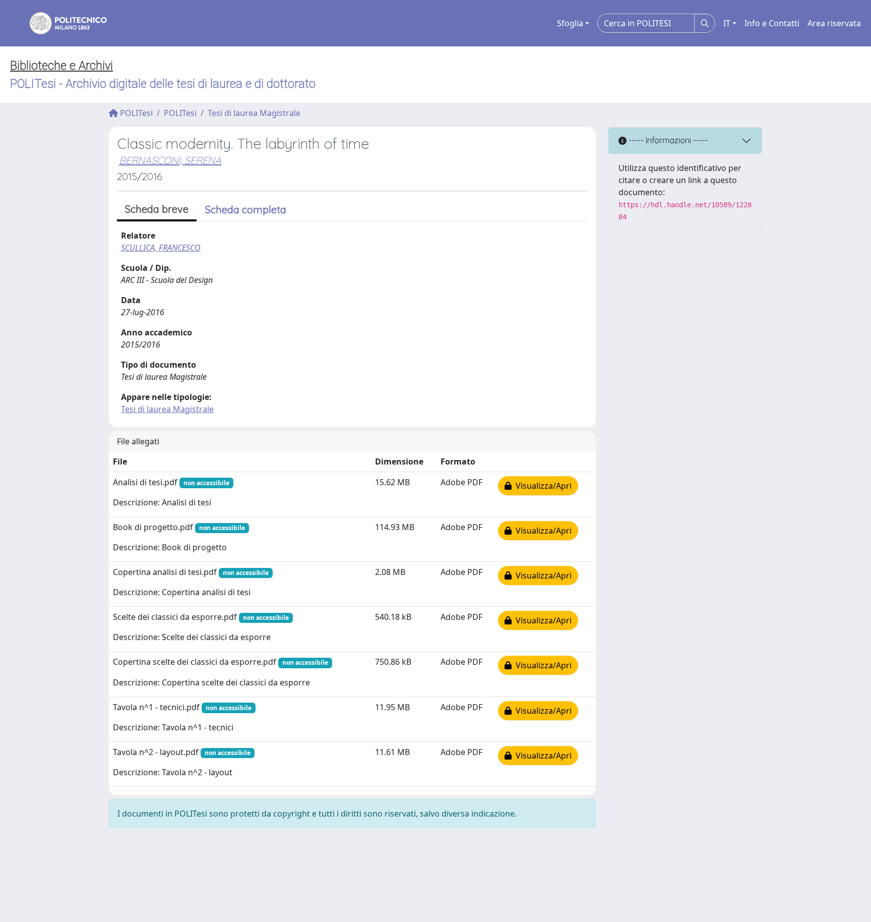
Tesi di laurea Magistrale (254, 113)
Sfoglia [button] (570, 23)
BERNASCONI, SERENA (170, 160)
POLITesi (135, 113)
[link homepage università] (61, 23)
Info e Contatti (771, 23)
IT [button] (726, 23)
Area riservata (834, 23)
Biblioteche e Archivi (61, 66)
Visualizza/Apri (542, 485)
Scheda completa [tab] (245, 209)
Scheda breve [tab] (157, 209)
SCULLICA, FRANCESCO (161, 247)
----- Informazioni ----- (667, 140)
